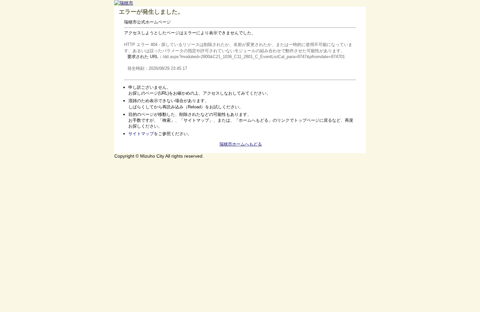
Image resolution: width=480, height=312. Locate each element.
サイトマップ (141, 133)
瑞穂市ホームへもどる (240, 144)
